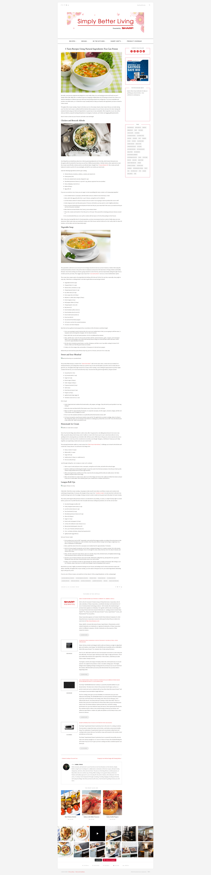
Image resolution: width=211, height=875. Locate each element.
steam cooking (131, 165)
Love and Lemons (94, 273)
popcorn (145, 157)
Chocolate (130, 132)
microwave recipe (132, 157)
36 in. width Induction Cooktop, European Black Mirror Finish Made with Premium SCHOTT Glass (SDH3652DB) (99, 680)
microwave (137, 152)
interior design (132, 146)
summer (129, 168)
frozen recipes (101, 578)
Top (148, 871)
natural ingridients (86, 580)
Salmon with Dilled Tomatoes (91, 817)
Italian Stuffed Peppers (113, 817)
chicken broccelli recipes (68, 578)
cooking (137, 132)
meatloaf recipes (75, 580)
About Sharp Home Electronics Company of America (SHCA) (96, 598)
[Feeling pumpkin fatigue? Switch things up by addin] (65, 849)
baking (144, 127)
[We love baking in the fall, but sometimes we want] (129, 849)
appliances (138, 127)
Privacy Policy (71, 871)
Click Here (84, 748)
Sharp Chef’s (116, 41)
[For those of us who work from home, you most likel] (113, 849)
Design (84, 41)
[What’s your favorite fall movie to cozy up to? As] (97, 833)
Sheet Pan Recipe (132, 162)
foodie (134, 141)
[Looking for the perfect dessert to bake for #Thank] (81, 833)
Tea (128, 171)
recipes (105, 580)
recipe (129, 160)
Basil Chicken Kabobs (70, 817)
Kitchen (139, 146)
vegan (144, 171)
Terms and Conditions (80, 871)
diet (140, 138)
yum (135, 173)
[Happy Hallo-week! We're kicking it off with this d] (97, 849)
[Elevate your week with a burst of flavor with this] (113, 833)
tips (140, 171)
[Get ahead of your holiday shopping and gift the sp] (145, 849)
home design (131, 143)
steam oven (140, 165)
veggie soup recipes (113, 580)
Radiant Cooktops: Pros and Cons (69, 758)
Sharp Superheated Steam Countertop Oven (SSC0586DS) (95, 722)
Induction (138, 143)
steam (139, 162)
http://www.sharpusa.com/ (92, 621)
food (129, 141)
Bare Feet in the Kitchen (94, 444)
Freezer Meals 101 (103, 165)
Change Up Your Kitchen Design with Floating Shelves (109, 758)
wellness (130, 173)
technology (134, 171)
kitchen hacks (140, 149)
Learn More (84, 635)
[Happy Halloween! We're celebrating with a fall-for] (81, 849)
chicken (141, 130)
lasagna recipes (65, 580)
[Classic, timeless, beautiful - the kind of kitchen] (145, 833)
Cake (135, 130)
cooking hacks (131, 135)
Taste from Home (86, 363)
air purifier (131, 127)
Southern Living (100, 493)
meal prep (130, 152)
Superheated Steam (138, 168)
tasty (146, 168)
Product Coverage (134, 41)
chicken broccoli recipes (82, 578)
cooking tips (140, 135)
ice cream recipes (111, 578)
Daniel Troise (75, 587)
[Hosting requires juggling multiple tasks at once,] (129, 833)
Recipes (72, 41)
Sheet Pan (140, 160)
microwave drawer (132, 154)
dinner (144, 138)
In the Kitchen (99, 41)
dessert (135, 138)
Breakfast (130, 130)
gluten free (140, 141)
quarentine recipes (97, 580)
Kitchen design (131, 149)
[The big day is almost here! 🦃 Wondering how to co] (65, 833)
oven (139, 157)
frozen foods (93, 578)
